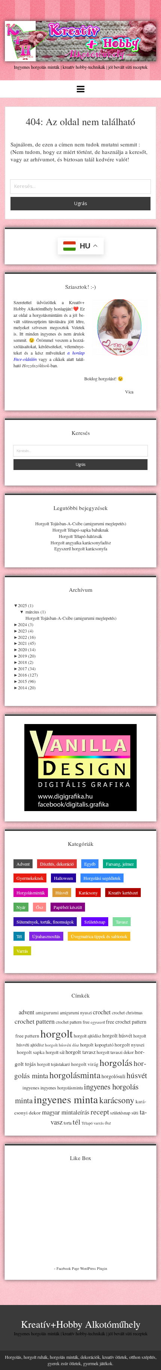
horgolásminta (74, 1075)
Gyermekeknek (29, 878)
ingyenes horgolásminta (61, 1088)
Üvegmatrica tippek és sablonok (99, 936)
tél (76, 1122)
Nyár (20, 907)
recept (100, 1111)
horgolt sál (55, 1052)
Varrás (22, 951)
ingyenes (30, 1087)
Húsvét (61, 893)
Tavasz (122, 922)
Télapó (87, 1123)
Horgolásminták (30, 893)
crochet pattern (35, 1021)
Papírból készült (68, 907)
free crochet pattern (126, 1021)
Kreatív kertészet (123, 893)
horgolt (56, 1033)
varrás (99, 1123)
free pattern (27, 1035)
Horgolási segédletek (102, 878)
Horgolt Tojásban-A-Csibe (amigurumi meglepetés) (80, 523)
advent (26, 1012)
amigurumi (47, 1012)
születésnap (120, 1113)
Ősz (39, 907)
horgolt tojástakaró (53, 1064)
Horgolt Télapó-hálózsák (80, 536)
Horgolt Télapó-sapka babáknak (80, 530)
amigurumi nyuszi (76, 1012)
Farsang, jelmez (120, 864)
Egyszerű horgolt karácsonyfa (80, 548)
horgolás (116, 1062)
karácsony (116, 1100)
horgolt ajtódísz (87, 1036)
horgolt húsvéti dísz (62, 1045)
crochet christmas (127, 1012)
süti (135, 1112)
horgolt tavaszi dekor (115, 1052)
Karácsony (88, 893)
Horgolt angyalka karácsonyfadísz (81, 542)
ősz (108, 1123)
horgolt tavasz (80, 1051)
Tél (19, 936)
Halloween (63, 878)
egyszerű (98, 1022)
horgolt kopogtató (96, 1044)
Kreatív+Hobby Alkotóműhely (80, 1323)
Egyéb (89, 864)
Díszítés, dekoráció (57, 864)
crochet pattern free (72, 1022)
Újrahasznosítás (46, 936)
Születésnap (94, 922)
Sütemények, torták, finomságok (45, 922)
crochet (102, 1012)
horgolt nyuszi (130, 1044)
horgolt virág (84, 1064)
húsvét (137, 1075)
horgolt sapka (31, 1052)
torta (68, 1123)
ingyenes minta (66, 1099)
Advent (23, 864)
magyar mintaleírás (65, 1112)
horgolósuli (113, 1076)
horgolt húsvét (117, 1035)
